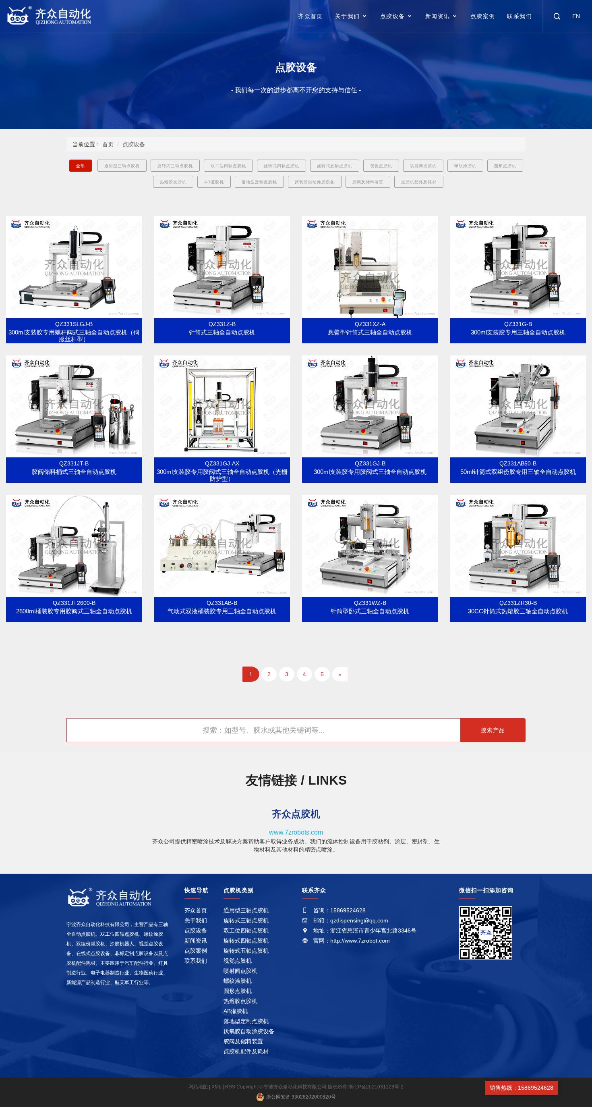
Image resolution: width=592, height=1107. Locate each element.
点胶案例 (482, 16)
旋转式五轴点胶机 (334, 166)
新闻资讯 (437, 16)
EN (576, 16)
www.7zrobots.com (296, 832)
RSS (230, 1087)
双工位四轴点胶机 (228, 166)
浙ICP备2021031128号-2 (376, 1087)
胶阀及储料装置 (367, 182)
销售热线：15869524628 (521, 1087)
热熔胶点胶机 (173, 182)
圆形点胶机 (505, 166)
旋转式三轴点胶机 (175, 166)
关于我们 (347, 16)
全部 (80, 166)
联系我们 (519, 16)
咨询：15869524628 (339, 910)
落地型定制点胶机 (259, 182)
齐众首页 (310, 16)
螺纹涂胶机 (465, 166)
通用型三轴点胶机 (122, 166)
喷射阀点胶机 (423, 166)
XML (216, 1087)
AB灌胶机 (214, 182)
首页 (108, 144)
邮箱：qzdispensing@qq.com (350, 920)
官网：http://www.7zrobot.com (351, 940)
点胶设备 (392, 16)
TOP (569, 1087)
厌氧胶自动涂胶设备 (315, 182)
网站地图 (198, 1087)
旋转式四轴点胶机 (281, 166)
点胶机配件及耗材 (419, 182)
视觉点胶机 (381, 166)
